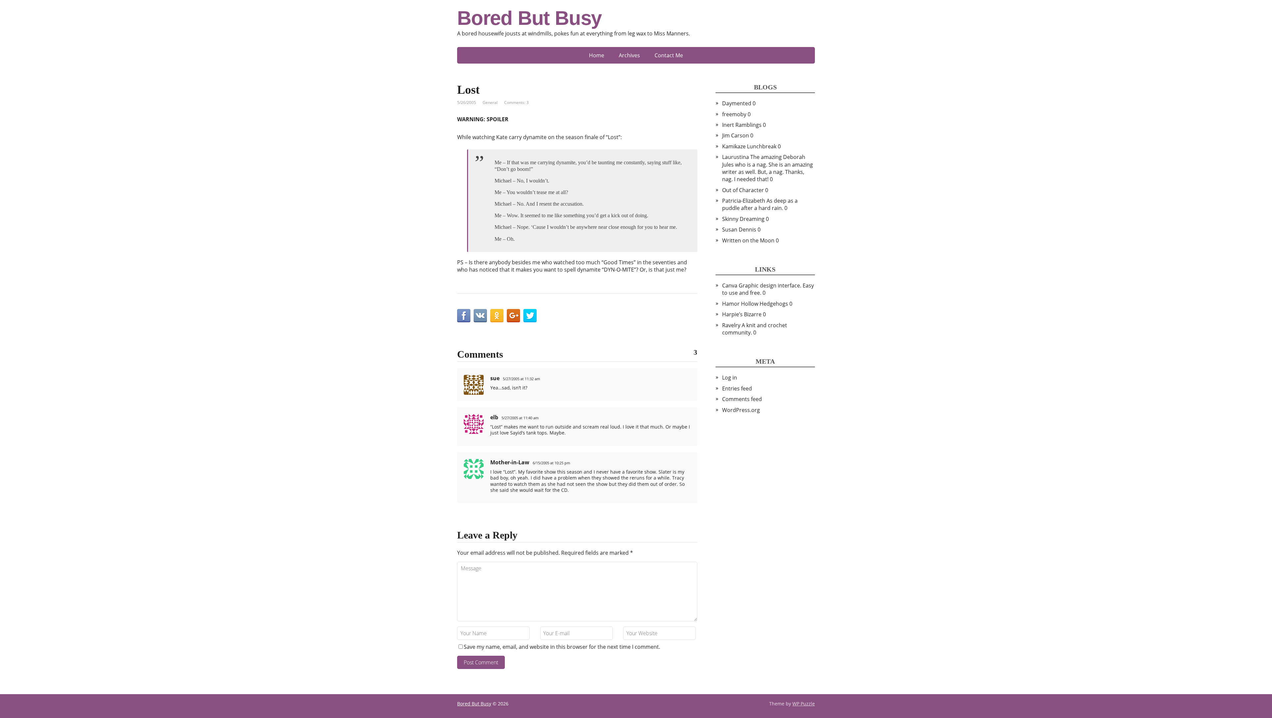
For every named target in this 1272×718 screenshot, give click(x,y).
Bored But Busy (529, 18)
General (490, 102)
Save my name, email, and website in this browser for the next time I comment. (562, 646)
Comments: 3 (516, 102)
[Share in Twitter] (530, 315)
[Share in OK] (497, 315)
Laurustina (735, 157)
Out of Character (743, 190)
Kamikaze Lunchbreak (749, 146)
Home (596, 55)
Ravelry (731, 325)
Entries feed (737, 388)
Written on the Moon (748, 240)
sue (495, 378)
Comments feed (742, 399)
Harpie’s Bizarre (742, 314)
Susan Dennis (739, 229)
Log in (729, 377)
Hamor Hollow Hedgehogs (755, 303)
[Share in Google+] (513, 315)
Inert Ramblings (742, 124)
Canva (729, 285)
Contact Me (669, 55)
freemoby (734, 114)
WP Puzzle (803, 703)
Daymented (736, 103)
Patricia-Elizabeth (743, 200)
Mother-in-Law (509, 462)
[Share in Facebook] (463, 315)
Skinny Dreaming (743, 219)
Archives (629, 55)
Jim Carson (735, 135)
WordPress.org (741, 410)
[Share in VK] (480, 315)
